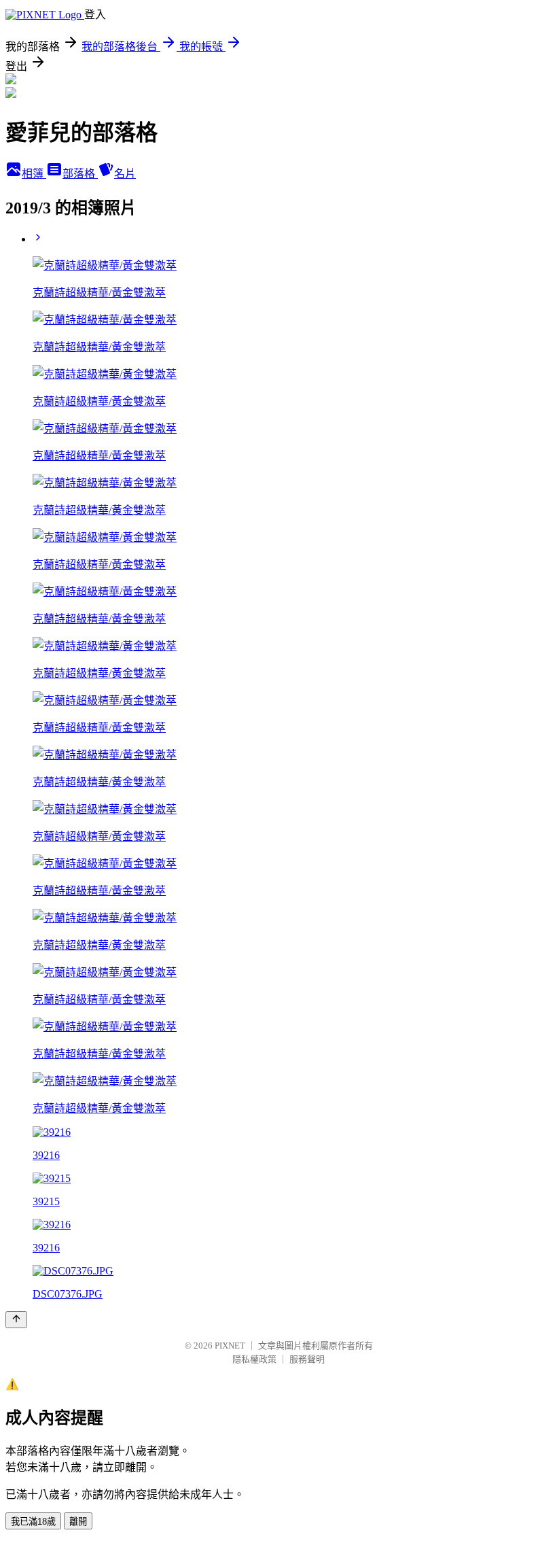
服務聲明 (307, 1359)
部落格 (80, 173)
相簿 (34, 173)
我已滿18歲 (33, 1521)
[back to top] (16, 1319)
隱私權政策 (254, 1359)
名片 (125, 173)
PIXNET (230, 1345)
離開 (78, 1521)
